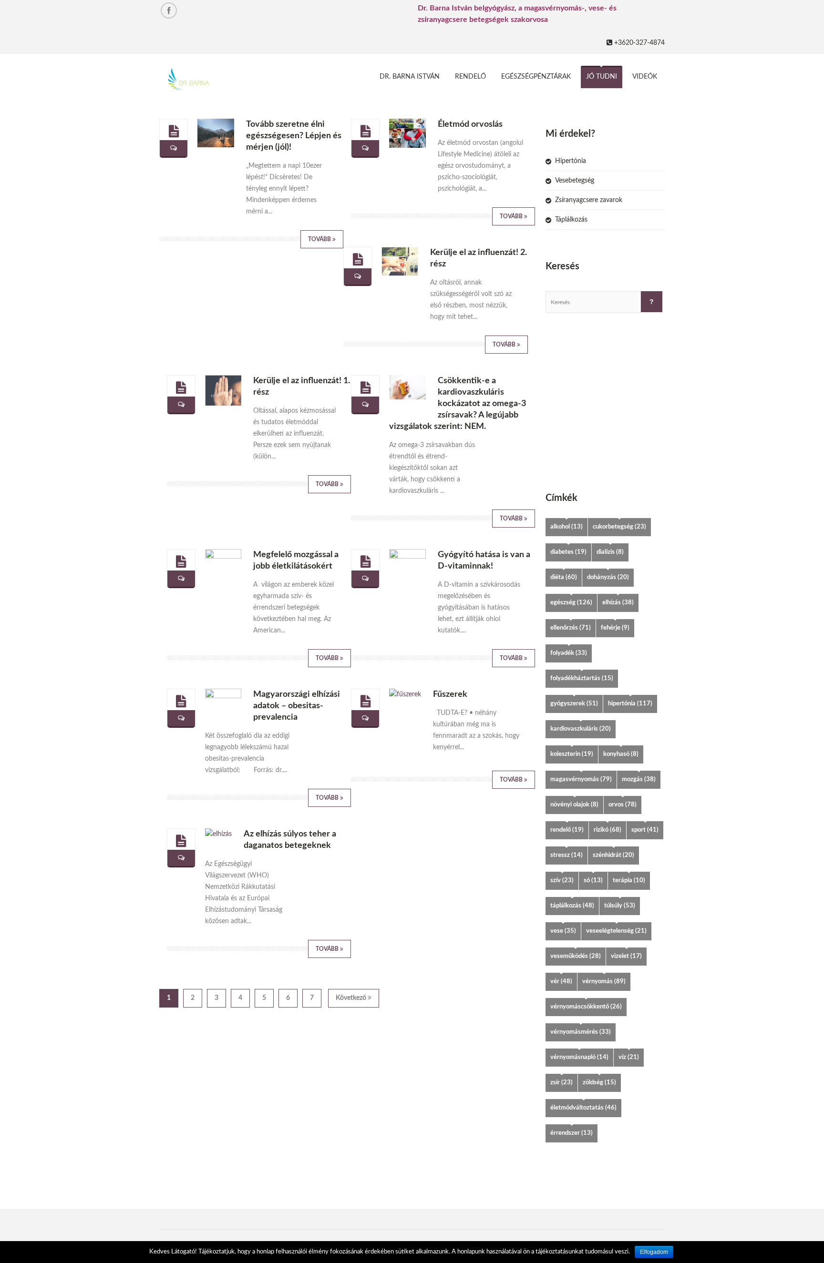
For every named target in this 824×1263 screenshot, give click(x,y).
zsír (561, 1083)
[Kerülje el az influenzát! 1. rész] (181, 388)
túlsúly (619, 906)
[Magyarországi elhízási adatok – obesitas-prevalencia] (181, 701)
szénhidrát (613, 855)
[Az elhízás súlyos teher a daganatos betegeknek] (181, 841)
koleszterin (571, 754)
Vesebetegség (574, 180)
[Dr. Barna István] (214, 80)
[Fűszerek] (365, 701)
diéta (563, 577)
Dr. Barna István (410, 76)
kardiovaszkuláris (580, 729)
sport (645, 830)
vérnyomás (604, 981)
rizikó (607, 830)
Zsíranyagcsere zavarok (588, 200)
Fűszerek (450, 694)
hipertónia (630, 704)
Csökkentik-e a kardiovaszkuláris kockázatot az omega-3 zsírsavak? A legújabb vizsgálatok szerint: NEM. (457, 404)
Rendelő (470, 76)
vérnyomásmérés (580, 1032)
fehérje (615, 628)
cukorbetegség (619, 527)
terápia (629, 880)
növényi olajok (574, 805)
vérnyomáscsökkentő (586, 1007)
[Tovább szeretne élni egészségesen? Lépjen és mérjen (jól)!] (174, 131)
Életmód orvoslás (470, 124)
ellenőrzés (570, 628)
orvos (622, 805)
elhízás (618, 603)
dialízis (610, 552)
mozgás (639, 779)
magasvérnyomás (581, 779)
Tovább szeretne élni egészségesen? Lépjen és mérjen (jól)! (293, 136)
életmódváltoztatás (583, 1108)
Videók (644, 76)
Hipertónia (570, 161)
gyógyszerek (574, 704)
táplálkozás (572, 906)
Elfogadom (654, 1252)
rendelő (567, 830)
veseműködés (575, 956)
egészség (571, 603)
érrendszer (571, 1133)
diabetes (568, 552)
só (593, 880)
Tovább (320, 239)
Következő (352, 998)
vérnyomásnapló (579, 1057)
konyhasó (621, 754)
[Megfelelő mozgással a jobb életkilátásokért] (181, 562)
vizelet (626, 956)
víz (628, 1057)
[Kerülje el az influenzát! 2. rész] (358, 259)
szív (562, 880)
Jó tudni (601, 76)
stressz (566, 855)
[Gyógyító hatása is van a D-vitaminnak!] (365, 562)
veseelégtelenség (616, 931)
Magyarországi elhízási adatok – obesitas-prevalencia (296, 706)
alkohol (566, 527)
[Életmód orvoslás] (365, 131)
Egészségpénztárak (536, 76)
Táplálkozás (571, 219)
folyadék (568, 653)
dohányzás (608, 577)
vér (561, 981)
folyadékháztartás (581, 678)
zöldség (599, 1083)
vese (563, 931)
